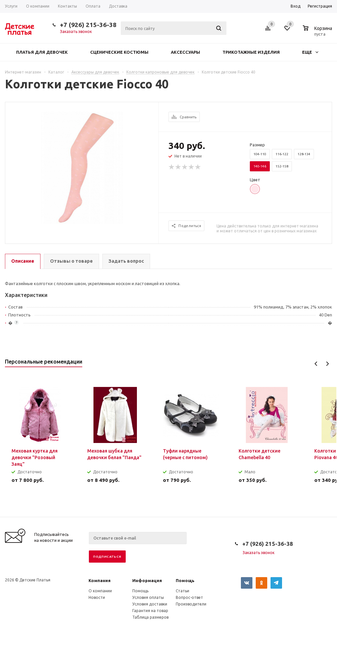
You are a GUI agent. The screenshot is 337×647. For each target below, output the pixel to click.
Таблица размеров (150, 617)
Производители (191, 604)
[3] (185, 167)
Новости (97, 597)
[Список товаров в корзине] (318, 32)
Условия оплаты (148, 597)
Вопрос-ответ (189, 597)
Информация (147, 580)
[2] (178, 167)
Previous (316, 363)
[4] (191, 167)
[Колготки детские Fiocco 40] (82, 167)
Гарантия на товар (150, 610)
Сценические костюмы (119, 52)
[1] (171, 167)
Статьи (182, 591)
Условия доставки (149, 604)
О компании (100, 591)
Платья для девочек (42, 52)
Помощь (185, 580)
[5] (198, 167)
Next (327, 363)
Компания (100, 580)
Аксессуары (185, 52)
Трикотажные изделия (251, 52)
